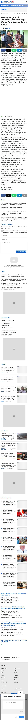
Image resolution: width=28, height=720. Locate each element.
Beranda (2, 13)
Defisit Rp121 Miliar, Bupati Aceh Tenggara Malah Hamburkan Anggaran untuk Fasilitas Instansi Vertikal (9, 512)
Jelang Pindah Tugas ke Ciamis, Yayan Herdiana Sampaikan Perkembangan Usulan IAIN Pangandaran (13, 213)
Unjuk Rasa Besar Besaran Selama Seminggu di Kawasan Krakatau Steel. (9, 557)
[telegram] (19, 50)
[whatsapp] (13, 50)
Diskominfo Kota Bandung (9, 330)
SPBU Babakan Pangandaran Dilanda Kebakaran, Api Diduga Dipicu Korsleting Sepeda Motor (13, 204)
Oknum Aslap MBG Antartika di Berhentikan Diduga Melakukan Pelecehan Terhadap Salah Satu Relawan (9, 539)
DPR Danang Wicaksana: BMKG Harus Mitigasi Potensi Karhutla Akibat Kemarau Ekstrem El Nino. (8, 370)
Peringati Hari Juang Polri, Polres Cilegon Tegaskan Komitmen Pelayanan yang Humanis (13, 275)
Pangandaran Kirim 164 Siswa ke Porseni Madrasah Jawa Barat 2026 (11, 208)
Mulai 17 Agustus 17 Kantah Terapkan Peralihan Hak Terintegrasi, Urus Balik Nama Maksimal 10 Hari (9, 399)
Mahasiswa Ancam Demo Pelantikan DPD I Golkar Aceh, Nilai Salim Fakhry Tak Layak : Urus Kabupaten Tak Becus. (9, 566)
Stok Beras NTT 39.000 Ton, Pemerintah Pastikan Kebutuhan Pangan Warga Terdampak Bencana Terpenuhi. (8, 390)
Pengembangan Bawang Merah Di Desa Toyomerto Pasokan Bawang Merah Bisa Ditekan (14, 284)
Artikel (7, 13)
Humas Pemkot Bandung (9, 332)
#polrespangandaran (8, 327)
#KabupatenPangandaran (9, 321)
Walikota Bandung (7, 334)
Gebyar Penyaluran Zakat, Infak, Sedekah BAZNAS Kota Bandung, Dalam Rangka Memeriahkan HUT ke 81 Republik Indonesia (14, 219)
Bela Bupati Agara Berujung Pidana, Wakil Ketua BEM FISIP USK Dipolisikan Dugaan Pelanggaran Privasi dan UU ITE (9, 521)
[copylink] (24, 50)
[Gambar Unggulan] (14, 39)
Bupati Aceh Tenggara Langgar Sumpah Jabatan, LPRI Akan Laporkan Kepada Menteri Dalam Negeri (9, 530)
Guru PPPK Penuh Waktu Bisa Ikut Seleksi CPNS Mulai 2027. (8, 378)
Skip (16, 717)
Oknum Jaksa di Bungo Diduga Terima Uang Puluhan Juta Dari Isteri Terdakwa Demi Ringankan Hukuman (9, 584)
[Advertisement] (14, 101)
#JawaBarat (5, 325)
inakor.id (7, 28)
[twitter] (8, 50)
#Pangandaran (6, 323)
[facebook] (3, 50)
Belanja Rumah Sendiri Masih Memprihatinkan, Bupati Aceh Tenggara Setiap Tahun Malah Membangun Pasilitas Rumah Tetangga (9, 548)
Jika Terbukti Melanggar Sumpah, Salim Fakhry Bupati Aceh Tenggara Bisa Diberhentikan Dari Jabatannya (9, 575)
